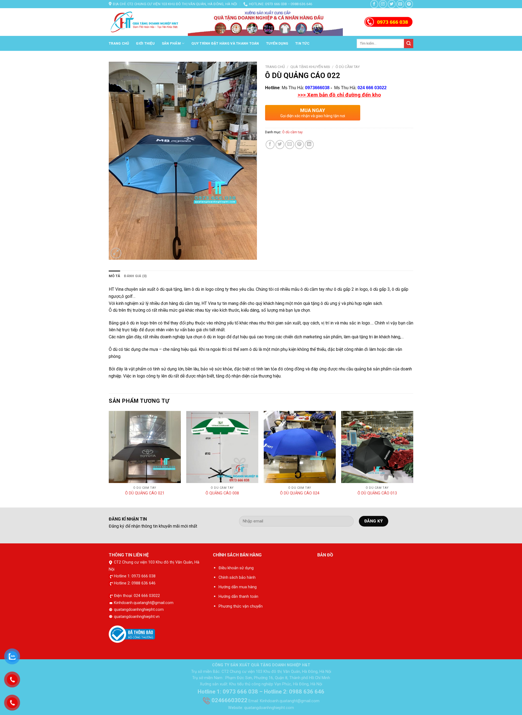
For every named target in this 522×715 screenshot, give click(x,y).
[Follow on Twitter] (392, 4)
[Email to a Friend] (289, 144)
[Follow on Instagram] (383, 4)
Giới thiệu (145, 43)
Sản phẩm (171, 43)
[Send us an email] (400, 4)
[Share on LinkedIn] (309, 144)
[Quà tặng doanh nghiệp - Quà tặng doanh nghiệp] (144, 22)
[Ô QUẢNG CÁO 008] (222, 447)
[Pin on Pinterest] (299, 144)
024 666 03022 (372, 87)
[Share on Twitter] (279, 144)
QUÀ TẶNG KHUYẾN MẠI (310, 66)
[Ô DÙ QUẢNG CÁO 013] (377, 447)
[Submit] (408, 43)
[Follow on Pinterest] (409, 4)
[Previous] (109, 458)
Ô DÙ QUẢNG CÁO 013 (377, 493)
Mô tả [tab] (114, 276)
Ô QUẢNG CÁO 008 (222, 493)
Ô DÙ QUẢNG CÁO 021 (144, 493)
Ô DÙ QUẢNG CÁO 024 (299, 493)
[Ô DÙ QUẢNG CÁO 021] (145, 447)
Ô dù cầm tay (347, 66)
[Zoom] (116, 253)
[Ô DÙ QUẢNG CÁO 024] (300, 447)
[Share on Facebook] (270, 144)
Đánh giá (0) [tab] (135, 276)
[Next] (413, 458)
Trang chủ (119, 43)
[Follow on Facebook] (374, 4)
